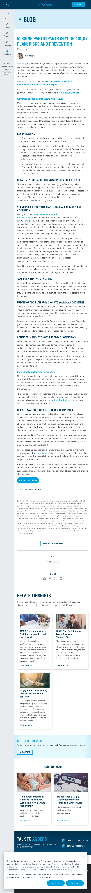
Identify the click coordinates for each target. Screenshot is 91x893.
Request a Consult (28, 480)
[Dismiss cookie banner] (83, 856)
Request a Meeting (53, 543)
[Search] (7, 5)
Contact (78, 4)
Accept (55, 883)
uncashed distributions (59, 400)
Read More (25, 666)
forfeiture (42, 453)
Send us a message (76, 846)
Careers (7, 63)
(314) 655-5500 (82, 840)
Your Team (7, 72)
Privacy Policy (67, 870)
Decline (74, 883)
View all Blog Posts (30, 489)
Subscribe (25, 752)
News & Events (7, 66)
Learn (7, 69)
